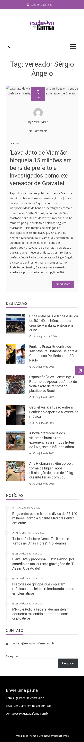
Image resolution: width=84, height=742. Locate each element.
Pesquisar (13, 656)
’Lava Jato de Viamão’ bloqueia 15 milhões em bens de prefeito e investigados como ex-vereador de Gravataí (41, 168)
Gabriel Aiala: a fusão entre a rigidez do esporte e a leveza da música (53, 412)
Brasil (16, 143)
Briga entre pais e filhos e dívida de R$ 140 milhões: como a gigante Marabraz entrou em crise (44, 518)
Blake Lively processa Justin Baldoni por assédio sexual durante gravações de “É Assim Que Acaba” (43, 563)
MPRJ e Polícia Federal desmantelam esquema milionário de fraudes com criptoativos (41, 614)
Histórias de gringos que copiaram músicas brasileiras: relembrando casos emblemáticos (43, 588)
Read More (63, 284)
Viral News (44, 735)
